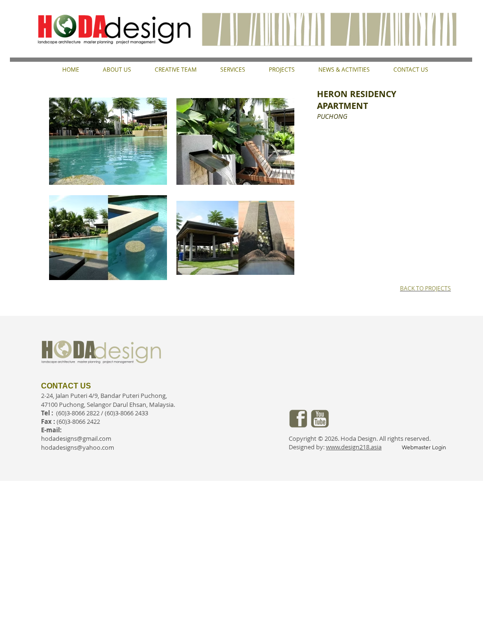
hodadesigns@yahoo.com (77, 447)
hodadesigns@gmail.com (76, 438)
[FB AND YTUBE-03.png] (298, 418)
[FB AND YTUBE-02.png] (319, 418)
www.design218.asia (354, 447)
